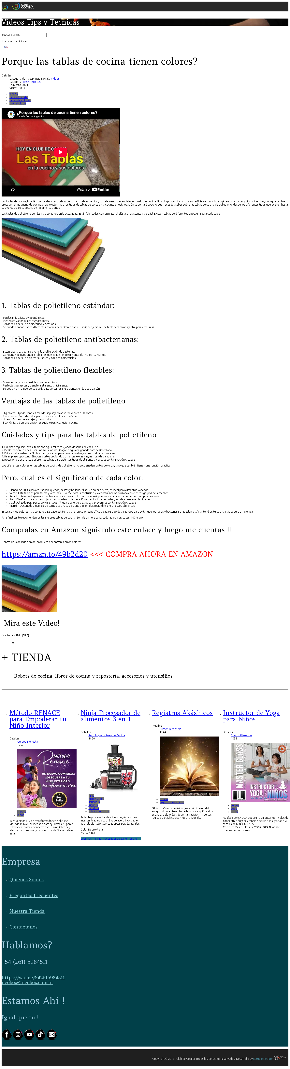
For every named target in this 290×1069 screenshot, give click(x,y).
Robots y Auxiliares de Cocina (107, 735)
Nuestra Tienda (27, 911)
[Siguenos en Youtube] (29, 1039)
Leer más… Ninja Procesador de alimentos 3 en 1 (111, 838)
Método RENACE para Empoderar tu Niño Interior (38, 719)
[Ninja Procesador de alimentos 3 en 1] (113, 791)
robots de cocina (99, 811)
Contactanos (23, 927)
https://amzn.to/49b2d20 (45, 554)
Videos (55, 78)
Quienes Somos (26, 879)
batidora (94, 808)
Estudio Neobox (263, 1058)
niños (20, 815)
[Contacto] (52, 1039)
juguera (93, 805)
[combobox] (28, 35)
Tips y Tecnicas (32, 81)
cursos (21, 811)
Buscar (6, 34)
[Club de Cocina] (19, 9)
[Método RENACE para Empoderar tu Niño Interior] (47, 807)
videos (13, 94)
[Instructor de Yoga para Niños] (260, 801)
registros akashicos (172, 802)
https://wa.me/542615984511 (33, 978)
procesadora (96, 798)
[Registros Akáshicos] (189, 794)
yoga (234, 808)
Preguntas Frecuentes (33, 895)
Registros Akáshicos (182, 713)
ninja (91, 795)
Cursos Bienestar (28, 741)
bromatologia (17, 103)
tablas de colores (20, 100)
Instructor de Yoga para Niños (251, 716)
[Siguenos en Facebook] (7, 1039)
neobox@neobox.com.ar (27, 982)
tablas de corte (18, 97)
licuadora (94, 802)
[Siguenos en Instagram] (18, 1039)
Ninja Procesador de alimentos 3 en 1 (110, 716)
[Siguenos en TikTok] (41, 1039)
